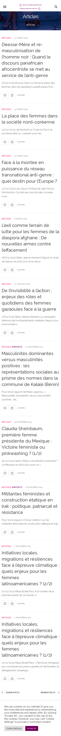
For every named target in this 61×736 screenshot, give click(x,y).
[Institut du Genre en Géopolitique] (30, 6)
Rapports (17, 347)
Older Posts (12, 692)
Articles (6, 38)
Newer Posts (48, 692)
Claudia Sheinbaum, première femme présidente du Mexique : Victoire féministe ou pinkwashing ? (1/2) (27, 441)
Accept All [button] (31, 728)
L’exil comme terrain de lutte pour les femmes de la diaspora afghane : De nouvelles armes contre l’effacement (30, 238)
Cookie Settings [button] (14, 728)
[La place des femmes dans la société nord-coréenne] (5, 142)
